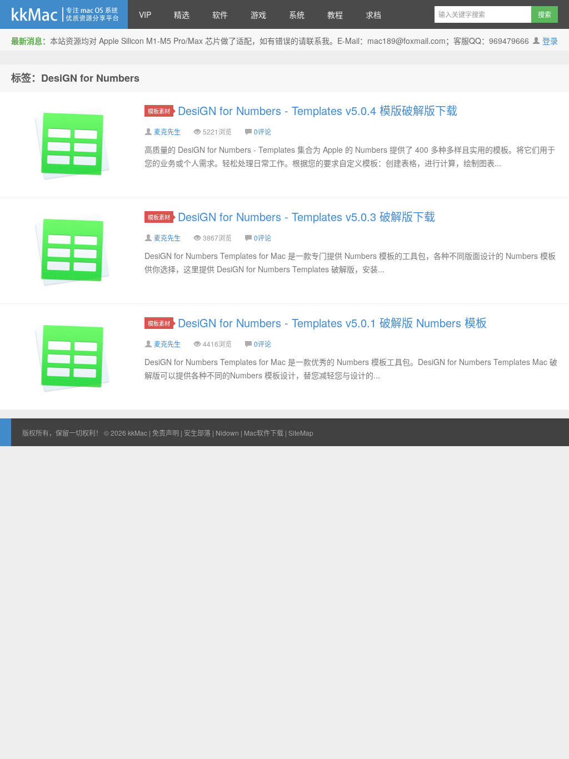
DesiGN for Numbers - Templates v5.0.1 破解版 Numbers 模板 (332, 322)
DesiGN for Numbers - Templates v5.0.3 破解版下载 (306, 216)
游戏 (258, 14)
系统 (297, 14)
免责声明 (165, 432)
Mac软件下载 (263, 432)
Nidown (227, 432)
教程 (335, 14)
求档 (373, 14)
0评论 (262, 131)
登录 (550, 40)
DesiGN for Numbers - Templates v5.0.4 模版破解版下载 (317, 110)
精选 (181, 14)
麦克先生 (167, 131)
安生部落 (197, 432)
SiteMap (300, 432)
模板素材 (159, 111)
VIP (145, 14)
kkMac (64, 14)
